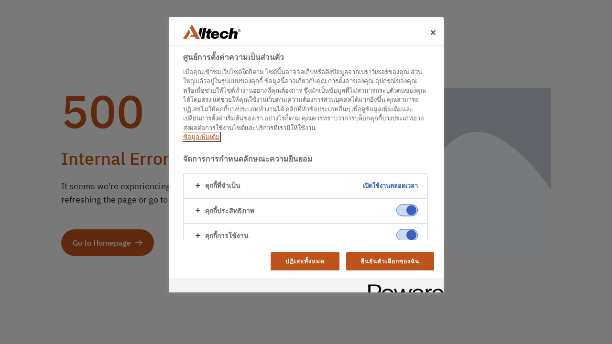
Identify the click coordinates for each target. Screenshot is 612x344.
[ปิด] (433, 32)
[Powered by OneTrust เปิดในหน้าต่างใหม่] (402, 286)
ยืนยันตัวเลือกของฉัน (390, 261)
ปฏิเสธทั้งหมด (305, 261)
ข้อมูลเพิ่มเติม (201, 137)
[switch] (407, 210)
